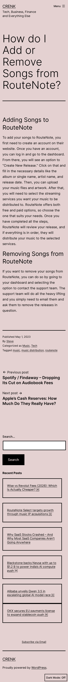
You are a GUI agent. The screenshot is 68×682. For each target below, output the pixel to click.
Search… (8, 436)
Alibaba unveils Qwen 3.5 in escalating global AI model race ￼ (30, 593)
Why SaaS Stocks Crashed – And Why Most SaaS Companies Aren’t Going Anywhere (31, 538)
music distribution (32, 350)
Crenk (9, 6)
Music (26, 345)
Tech (34, 345)
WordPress (38, 667)
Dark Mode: (53, 677)
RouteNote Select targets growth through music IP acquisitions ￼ (30, 512)
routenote (51, 350)
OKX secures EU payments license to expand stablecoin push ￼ (31, 612)
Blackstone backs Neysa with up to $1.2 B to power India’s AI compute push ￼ (31, 566)
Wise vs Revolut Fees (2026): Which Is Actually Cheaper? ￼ (32, 487)
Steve (10, 341)
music (16, 350)
